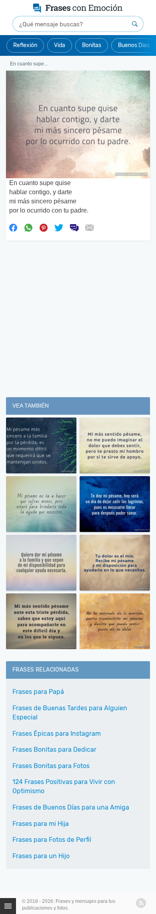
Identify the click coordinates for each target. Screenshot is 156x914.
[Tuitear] (59, 227)
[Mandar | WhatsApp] (28, 227)
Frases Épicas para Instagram (56, 733)
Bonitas (91, 45)
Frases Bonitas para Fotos (51, 766)
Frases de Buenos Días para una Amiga (70, 807)
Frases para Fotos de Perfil (51, 839)
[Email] (89, 227)
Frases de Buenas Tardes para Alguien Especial (69, 712)
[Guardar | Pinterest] (44, 227)
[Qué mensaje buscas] (135, 24)
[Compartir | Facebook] (13, 227)
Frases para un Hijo (41, 856)
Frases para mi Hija (40, 823)
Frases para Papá (38, 691)
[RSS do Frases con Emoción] (141, 903)
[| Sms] (74, 227)
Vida (59, 45)
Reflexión (25, 45)
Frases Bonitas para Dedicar (54, 749)
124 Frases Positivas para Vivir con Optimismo (63, 786)
